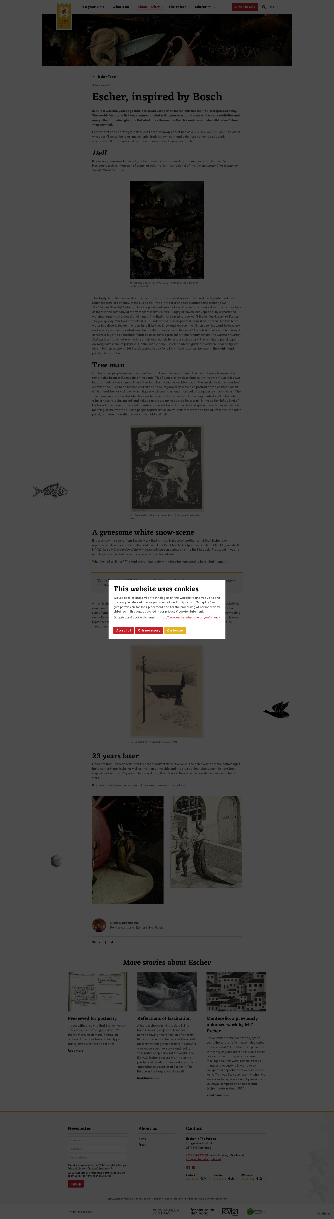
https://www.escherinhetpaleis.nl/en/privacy (189, 617)
